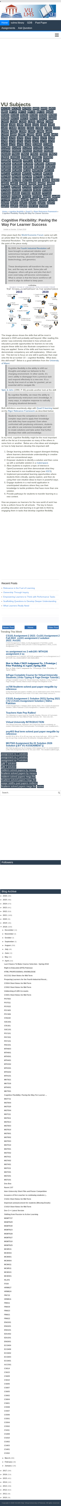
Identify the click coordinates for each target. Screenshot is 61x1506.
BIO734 (43, 118)
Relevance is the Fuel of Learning (19, 588)
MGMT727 (8, 1218)
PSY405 (5, 199)
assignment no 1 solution (14, 754)
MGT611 (27, 180)
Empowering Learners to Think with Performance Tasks (29, 597)
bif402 (44, 108)
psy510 (14, 203)
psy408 (34, 199)
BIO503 (53, 115)
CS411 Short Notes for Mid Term (17, 1199)
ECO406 (27, 147)
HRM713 (28, 160)
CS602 (40, 131)
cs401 (43, 124)
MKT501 (7, 1091)
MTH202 (5, 190)
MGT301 (37, 173)
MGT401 (5, 177)
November (9, 934)
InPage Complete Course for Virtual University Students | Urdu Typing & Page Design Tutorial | (32, 676)
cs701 (4, 137)
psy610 (5, 206)
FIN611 (16, 154)
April (7, 961)
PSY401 (37, 196)
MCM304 (28, 164)
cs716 (43, 141)
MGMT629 (8, 1222)
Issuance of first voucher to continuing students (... (25, 1195)
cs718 (51, 141)
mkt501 (37, 180)
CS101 (13, 121)
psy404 (56, 196)
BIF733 (40, 111)
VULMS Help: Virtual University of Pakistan (30, 1503)
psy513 (41, 203)
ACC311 (5, 108)
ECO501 (37, 147)
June (7, 953)
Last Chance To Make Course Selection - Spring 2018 (26, 964)
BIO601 (5, 118)
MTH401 (47, 190)
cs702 (12, 137)
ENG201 (37, 150)
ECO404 (16, 147)
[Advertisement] (30, 69)
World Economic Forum (32, 235)
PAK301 (36, 193)
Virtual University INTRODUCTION (25, 722)
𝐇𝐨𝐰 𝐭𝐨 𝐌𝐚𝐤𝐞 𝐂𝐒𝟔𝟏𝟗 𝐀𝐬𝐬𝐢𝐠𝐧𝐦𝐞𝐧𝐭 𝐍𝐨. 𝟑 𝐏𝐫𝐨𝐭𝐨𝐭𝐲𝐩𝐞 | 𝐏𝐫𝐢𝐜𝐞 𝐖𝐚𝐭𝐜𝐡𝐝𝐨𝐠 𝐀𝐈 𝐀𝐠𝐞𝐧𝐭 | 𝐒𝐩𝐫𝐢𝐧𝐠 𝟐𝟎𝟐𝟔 (31, 664)
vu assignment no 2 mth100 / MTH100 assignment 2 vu (27, 652)
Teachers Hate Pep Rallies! (21, 713)
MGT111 (5, 173)
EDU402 (7, 1334)
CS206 (49, 121)
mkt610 (5, 183)
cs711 (20, 141)
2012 (5, 1490)
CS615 (7, 1372)
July (7, 949)
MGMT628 (8, 1234)
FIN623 (44, 154)
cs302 (12, 124)
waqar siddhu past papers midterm (19, 783)
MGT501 (48, 177)
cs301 (4, 124)
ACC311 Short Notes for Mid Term (18, 976)
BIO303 (34, 115)
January (8, 1466)
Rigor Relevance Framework (21, 411)
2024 (5, 904)
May (7, 957)
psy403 (47, 196)
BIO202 (5, 115)
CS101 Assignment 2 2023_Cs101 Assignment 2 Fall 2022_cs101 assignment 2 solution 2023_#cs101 (33, 638)
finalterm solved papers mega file (18, 780)
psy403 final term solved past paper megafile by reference (32, 732)
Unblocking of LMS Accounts (16, 991)
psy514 (51, 203)
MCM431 (28, 167)
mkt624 (32, 183)
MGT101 (49, 170)
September (10, 942)
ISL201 (38, 160)
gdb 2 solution (8, 767)
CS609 (30, 134)
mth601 (16, 193)
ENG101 (27, 150)
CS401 (7, 1449)
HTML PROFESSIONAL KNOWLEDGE (20, 972)
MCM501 (39, 167)
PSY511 (7, 1003)
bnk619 (52, 118)
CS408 (12, 128)
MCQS (26, 170)
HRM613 (26, 157)
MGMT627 (8, 1238)
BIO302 (24, 115)
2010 (5, 1498)
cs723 (12, 144)
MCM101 (6, 164)
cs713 (35, 141)
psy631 (14, 206)
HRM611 (15, 157)
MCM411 (17, 167)
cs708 (51, 137)
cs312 (35, 124)
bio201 (49, 111)
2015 (5, 1478)
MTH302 (27, 190)
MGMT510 (8, 1241)
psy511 (23, 203)
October (8, 938)
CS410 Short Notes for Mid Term (17, 1207)
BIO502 (43, 115)
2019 (5, 923)
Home (4, 22)
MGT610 (7, 1130)
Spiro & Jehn (7, 390)
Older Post (53, 627)
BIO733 (34, 118)
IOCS (48, 471)
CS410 (21, 128)
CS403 (7, 1445)
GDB (29, 22)
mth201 (47, 186)
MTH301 (16, 190)
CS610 (7, 1380)
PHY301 (5, 196)
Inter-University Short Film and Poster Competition (25, 1191)
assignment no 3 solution (14, 760)
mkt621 (23, 183)
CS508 (22, 131)
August (8, 945)
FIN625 (53, 154)
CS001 (5, 121)
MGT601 (7, 1133)
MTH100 (26, 186)
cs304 (20, 124)
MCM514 (6, 170)
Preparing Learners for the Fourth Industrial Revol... (25, 979)
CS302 (7, 1453)
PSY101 (26, 196)
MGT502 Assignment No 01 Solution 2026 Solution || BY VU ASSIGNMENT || (29, 744)
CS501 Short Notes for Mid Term (17, 995)
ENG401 (5, 154)
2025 (5, 900)
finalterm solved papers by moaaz (18, 773)
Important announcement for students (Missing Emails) (27, 1203)
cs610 (39, 134)
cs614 (47, 134)
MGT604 (7, 1103)
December (9, 930)
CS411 (30, 128)
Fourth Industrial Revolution (34, 248)
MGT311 (47, 173)
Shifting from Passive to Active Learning (21, 1214)
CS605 (5, 134)
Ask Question (25, 28)
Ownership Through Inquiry (16, 592)
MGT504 (7, 1110)
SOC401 (7, 1022)
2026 (5, 896)
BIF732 (31, 111)
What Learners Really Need (16, 605)
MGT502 (5, 180)
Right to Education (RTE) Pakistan (18, 968)
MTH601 (7, 1053)
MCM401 (50, 164)
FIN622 (34, 154)
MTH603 (25, 193)
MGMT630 (8, 1226)
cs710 (12, 141)
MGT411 (37, 177)
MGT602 (7, 1137)
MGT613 (7, 1122)
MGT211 (26, 173)
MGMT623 (37, 170)
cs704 (28, 137)
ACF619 (26, 108)
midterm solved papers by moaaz (18, 770)
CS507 (13, 131)
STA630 (7, 1018)
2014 (5, 1482)
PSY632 (7, 1006)
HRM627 (17, 160)
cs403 (4, 128)
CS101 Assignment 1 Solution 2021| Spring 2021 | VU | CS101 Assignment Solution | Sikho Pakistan (33, 701)
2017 (5, 1471)
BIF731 (22, 111)
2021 (5, 915)
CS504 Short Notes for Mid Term (17, 983)
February (9, 1462)
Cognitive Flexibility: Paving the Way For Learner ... (25, 1095)
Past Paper (41, 22)
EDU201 (7, 1338)
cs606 (13, 134)
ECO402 (47, 144)
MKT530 (7, 1084)
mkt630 (51, 183)
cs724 (20, 144)
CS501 (39, 128)
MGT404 (27, 177)
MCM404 (6, 167)
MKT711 (5, 186)
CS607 (21, 134)
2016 (5, 1474)
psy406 (15, 199)
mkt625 (41, 183)
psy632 (23, 206)
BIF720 (13, 111)
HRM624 (6, 160)
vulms (40, 786)
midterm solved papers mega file (18, 776)
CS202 (31, 121)
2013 (5, 1486)
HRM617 (37, 157)
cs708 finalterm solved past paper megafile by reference (31, 687)
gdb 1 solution (8, 763)
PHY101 (46, 193)
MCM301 (17, 164)
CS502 (48, 128)
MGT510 (7, 1145)
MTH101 (37, 186)
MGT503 (7, 1141)
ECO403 (5, 147)
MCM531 (8, 1249)
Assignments (8, 28)
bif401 (36, 108)
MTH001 (16, 186)
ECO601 (48, 147)
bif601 (4, 111)
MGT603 (16, 180)
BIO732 (24, 118)
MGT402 (16, 177)
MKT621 (7, 1080)
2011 (5, 1494)
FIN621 (25, 154)
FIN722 (7, 1295)
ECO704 (5, 150)
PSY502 (52, 199)
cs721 (4, 144)
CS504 (7, 1422)
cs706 (36, 137)
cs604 (49, 131)
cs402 (51, 124)
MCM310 (39, 164)
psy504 (5, 203)
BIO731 (15, 118)
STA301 (43, 206)
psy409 (43, 199)
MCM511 (50, 167)
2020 (5, 919)
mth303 (37, 190)
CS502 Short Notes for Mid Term (17, 987)
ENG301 (48, 150)
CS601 (31, 131)
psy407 (24, 199)
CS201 (22, 121)
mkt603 (55, 180)
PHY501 (16, 196)
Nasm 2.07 (8, 1187)
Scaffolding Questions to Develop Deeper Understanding (29, 601)
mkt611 (14, 183)
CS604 (7, 1399)
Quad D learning (44, 408)
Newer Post (8, 627)
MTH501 (5, 193)
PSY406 (7, 1014)
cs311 (28, 124)
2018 (5, 927)
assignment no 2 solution (14, 757)
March (8, 1458)
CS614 (7, 1368)
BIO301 (15, 115)
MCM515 (17, 170)
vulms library (17, 22)
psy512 (32, 203)
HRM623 (48, 157)
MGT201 (16, 173)
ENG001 (16, 150)
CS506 (5, 131)
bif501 (52, 108)
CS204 (40, 121)
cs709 (4, 141)
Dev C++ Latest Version (14, 1211)
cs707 (43, 137)
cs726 (28, 144)
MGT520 (7, 1107)
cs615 (54, 134)
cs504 (56, 128)
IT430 (46, 160)
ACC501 (16, 108)
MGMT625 (8, 1245)
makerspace (42, 463)
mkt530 (46, 180)
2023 (5, 908)
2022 (5, 911)
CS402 (7, 1442)
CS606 (7, 1384)
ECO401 (37, 144)
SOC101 (33, 206)
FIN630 (5, 157)
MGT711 (7, 1099)
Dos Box (7, 1184)
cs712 (28, 141)
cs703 (20, 137)
